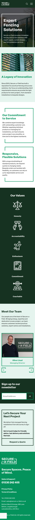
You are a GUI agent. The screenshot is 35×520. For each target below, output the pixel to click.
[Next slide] (31, 370)
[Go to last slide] (4, 370)
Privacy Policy (7, 489)
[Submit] (29, 396)
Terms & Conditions (9, 492)
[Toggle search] (27, 4)
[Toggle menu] (31, 4)
